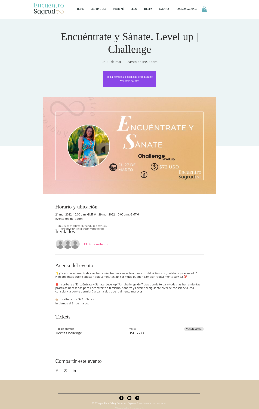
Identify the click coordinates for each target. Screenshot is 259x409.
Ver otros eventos (129, 80)
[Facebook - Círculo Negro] (121, 398)
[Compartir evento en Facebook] (57, 370)
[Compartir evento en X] (65, 370)
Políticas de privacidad (121, 408)
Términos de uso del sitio (137, 408)
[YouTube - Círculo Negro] (129, 398)
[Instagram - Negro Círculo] (137, 398)
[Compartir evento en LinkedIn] (74, 370)
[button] (204, 9)
